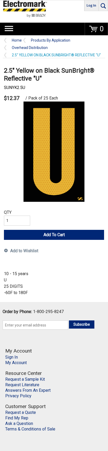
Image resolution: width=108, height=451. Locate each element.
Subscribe (81, 324)
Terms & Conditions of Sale (30, 429)
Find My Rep (16, 417)
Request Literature (22, 384)
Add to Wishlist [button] (24, 250)
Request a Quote (20, 412)
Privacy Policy (18, 395)
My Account (16, 362)
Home (17, 40)
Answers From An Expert (28, 390)
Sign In (11, 357)
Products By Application (50, 40)
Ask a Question (19, 423)
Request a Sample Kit (25, 379)
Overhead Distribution (30, 48)
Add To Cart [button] (54, 234)
